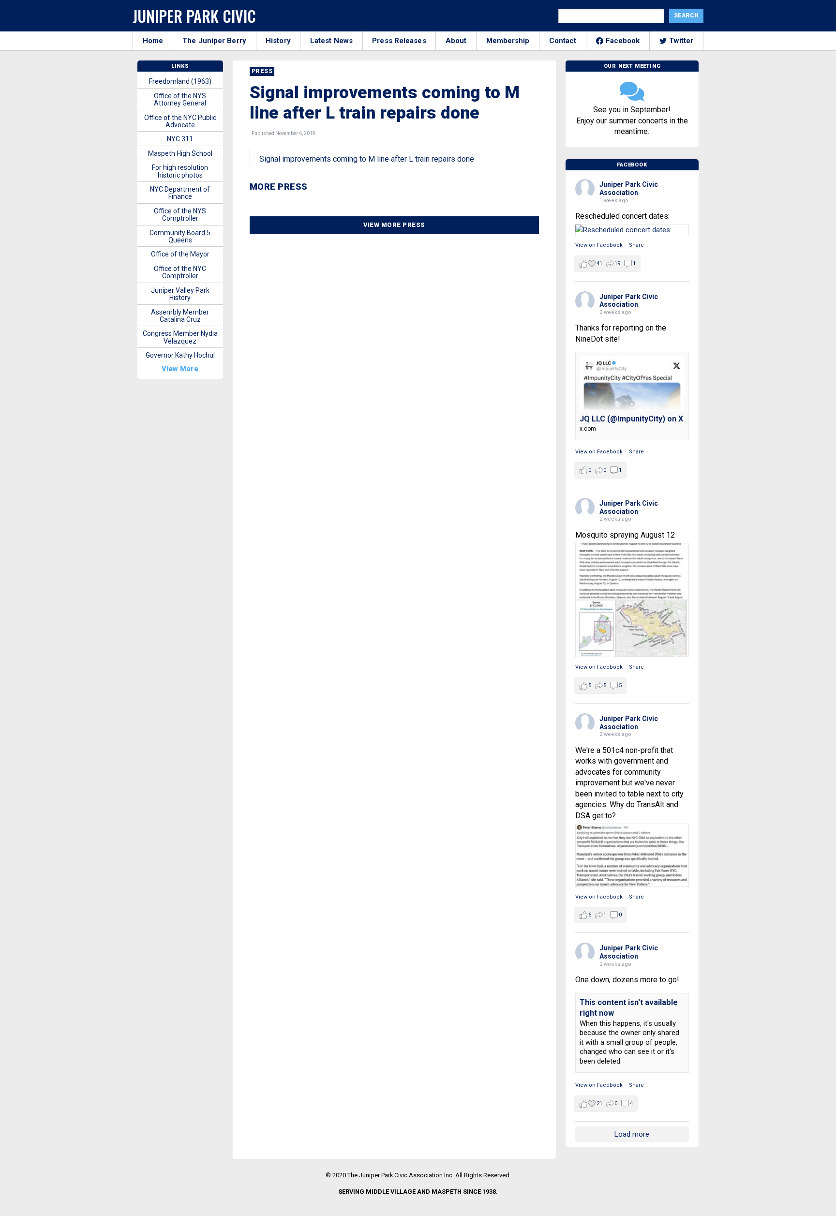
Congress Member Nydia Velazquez (180, 337)
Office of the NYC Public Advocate (180, 121)
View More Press (394, 224)
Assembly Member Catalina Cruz (180, 315)
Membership (508, 40)
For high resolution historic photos (180, 171)
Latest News (331, 40)
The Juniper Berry (214, 40)
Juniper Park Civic (194, 15)
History (278, 40)
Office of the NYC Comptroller (180, 272)
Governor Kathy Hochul (180, 355)
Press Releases (399, 40)
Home (153, 40)
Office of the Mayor (180, 254)
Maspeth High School (180, 153)
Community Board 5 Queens (179, 236)
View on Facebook (599, 245)
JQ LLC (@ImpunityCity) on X (631, 418)
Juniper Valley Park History (180, 293)
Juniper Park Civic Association (628, 188)
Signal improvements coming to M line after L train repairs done (366, 159)
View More (180, 368)
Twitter (681, 40)
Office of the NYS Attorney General (180, 99)
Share (636, 245)
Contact (563, 40)
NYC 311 (180, 139)
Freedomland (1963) (180, 81)
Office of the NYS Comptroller (180, 214)
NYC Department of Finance (180, 192)
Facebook (623, 40)
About (456, 40)
